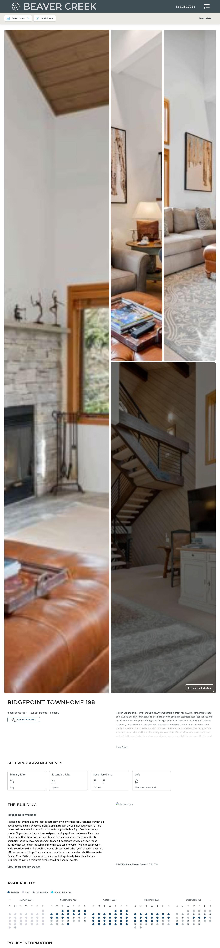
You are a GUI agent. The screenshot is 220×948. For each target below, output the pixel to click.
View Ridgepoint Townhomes (23, 866)
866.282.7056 (185, 6)
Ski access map (26, 719)
